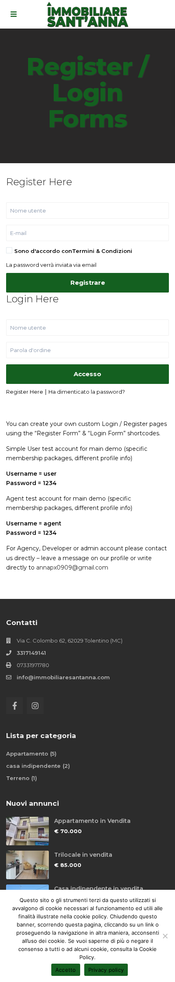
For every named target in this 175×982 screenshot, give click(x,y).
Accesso (87, 374)
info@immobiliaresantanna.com (63, 677)
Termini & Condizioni (102, 251)
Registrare (87, 282)
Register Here (24, 391)
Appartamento (27, 753)
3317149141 (31, 652)
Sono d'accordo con (73, 251)
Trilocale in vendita (83, 854)
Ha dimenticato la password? (86, 391)
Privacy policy (106, 969)
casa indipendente (33, 766)
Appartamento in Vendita (92, 821)
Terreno (17, 778)
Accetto (65, 969)
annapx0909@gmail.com (72, 567)
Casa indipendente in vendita (98, 888)
